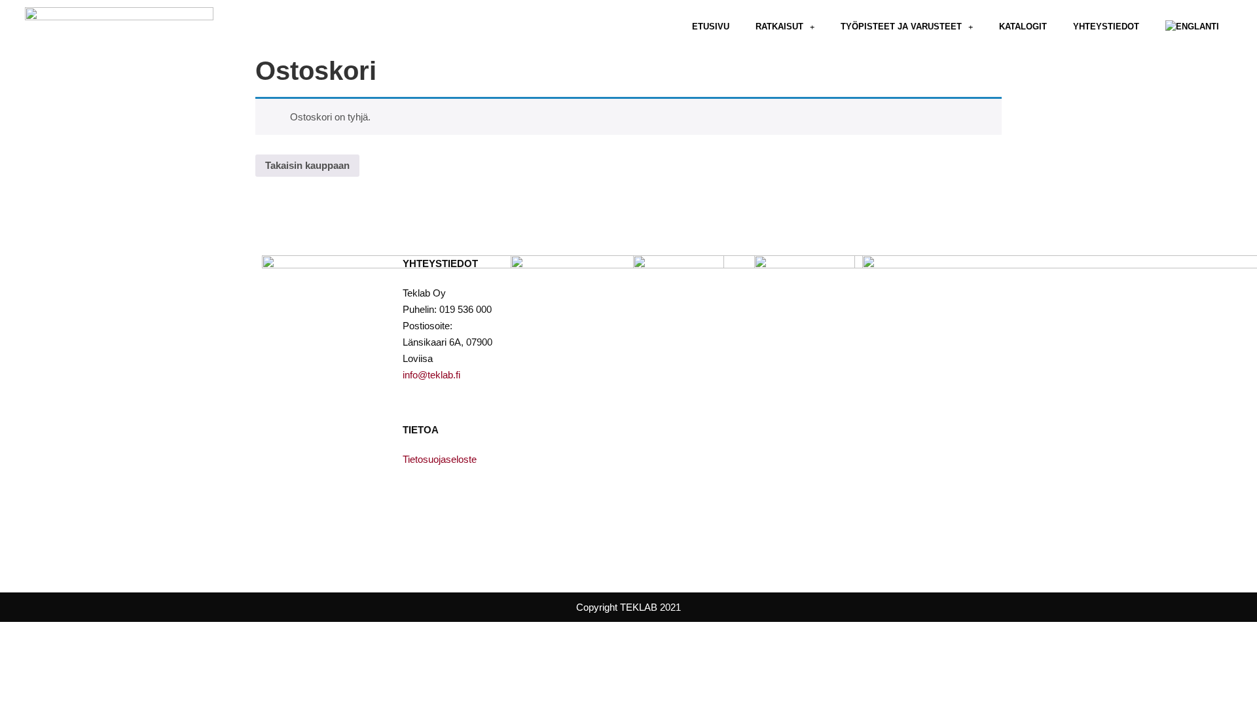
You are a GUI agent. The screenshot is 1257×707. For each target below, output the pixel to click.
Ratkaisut (779, 26)
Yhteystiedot (1106, 26)
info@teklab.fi (431, 374)
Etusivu (710, 26)
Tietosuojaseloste (440, 459)
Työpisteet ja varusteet (901, 26)
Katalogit (1023, 26)
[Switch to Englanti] (1192, 27)
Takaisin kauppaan (307, 165)
